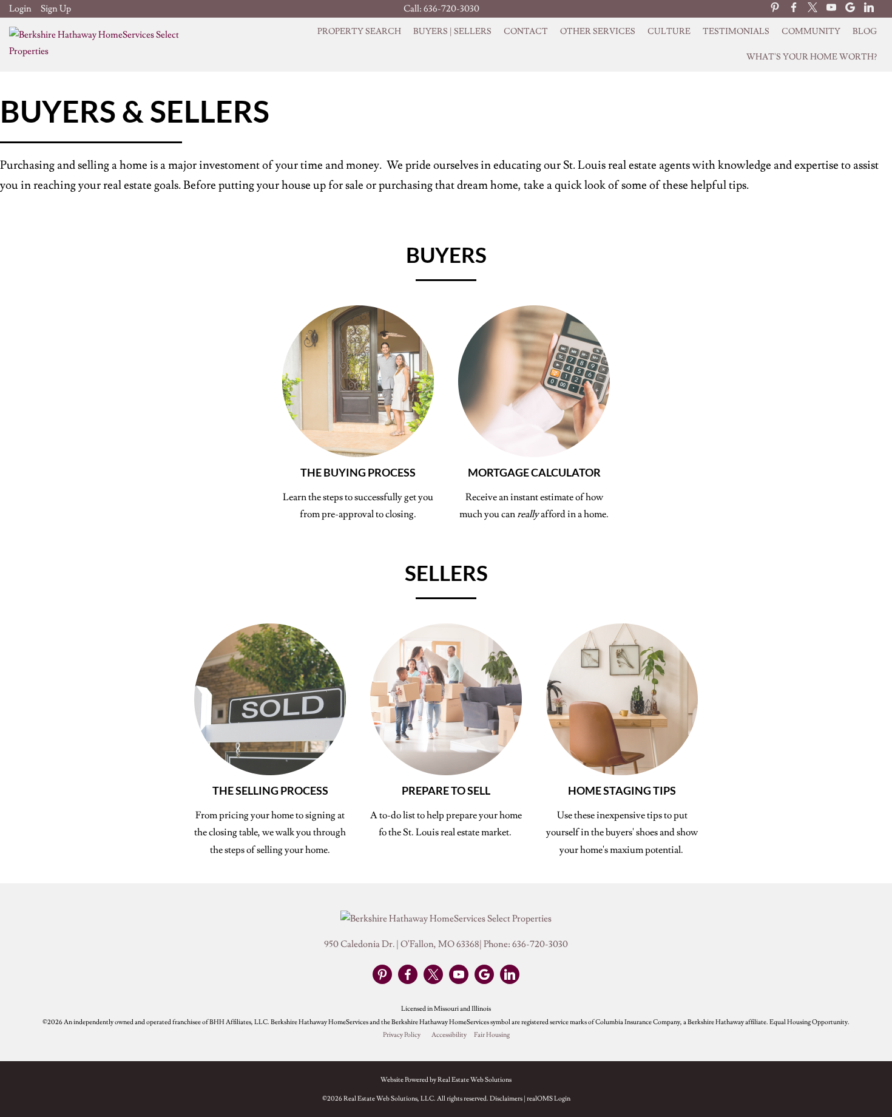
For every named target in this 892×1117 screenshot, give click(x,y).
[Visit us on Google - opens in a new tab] (850, 8)
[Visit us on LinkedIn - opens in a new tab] (869, 8)
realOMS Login (548, 1098)
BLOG (865, 31)
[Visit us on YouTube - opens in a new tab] (831, 8)
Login (20, 9)
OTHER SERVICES (597, 31)
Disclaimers (506, 1098)
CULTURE (669, 31)
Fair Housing (492, 1035)
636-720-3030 (451, 9)
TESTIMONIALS (736, 31)
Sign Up (56, 9)
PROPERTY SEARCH (359, 31)
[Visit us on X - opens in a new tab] (812, 8)
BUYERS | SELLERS (452, 31)
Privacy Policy (402, 1035)
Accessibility (449, 1035)
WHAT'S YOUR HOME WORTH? (811, 57)
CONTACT (526, 31)
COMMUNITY (811, 31)
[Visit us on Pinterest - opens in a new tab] (775, 8)
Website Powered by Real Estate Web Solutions (446, 1079)
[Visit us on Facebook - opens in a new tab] (794, 8)
